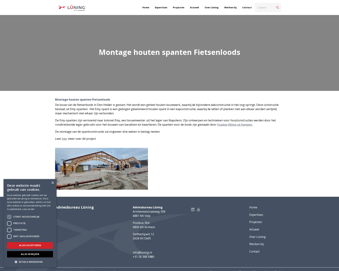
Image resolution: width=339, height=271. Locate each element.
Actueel (194, 7)
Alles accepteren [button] (30, 245)
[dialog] (30, 223)
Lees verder (28, 209)
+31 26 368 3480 (143, 257)
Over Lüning (212, 7)
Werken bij (230, 7)
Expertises (161, 7)
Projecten (178, 7)
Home (145, 7)
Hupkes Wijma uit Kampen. (235, 125)
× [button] (52, 183)
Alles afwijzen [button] (30, 254)
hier (64, 139)
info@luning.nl (142, 252)
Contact (247, 7)
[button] (30, 262)
